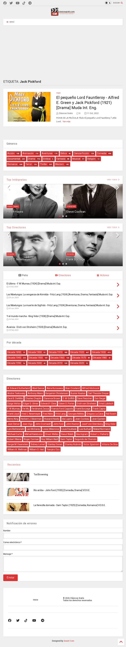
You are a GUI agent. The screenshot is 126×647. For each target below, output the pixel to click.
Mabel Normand (101, 429)
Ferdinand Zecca (40, 408)
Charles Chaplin (33, 398)
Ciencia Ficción (81, 153)
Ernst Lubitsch (106, 403)
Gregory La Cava (94, 413)
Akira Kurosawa (55, 388)
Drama (31, 158)
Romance (12, 164)
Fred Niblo (48, 413)
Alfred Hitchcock (90, 388)
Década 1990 (14, 363)
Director (10, 254)
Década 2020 (77, 363)
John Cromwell (43, 424)
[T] (30, 3)
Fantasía (60, 158)
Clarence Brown (52, 398)
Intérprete (71, 206)
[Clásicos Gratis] (63, 14)
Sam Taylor (66, 439)
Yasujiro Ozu (53, 449)
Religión (91, 158)
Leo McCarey (33, 429)
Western (59, 164)
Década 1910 (55, 352)
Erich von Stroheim (86, 403)
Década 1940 (14, 357)
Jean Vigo (27, 424)
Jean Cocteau (82, 419)
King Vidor (110, 424)
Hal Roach (111, 413)
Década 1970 (79, 357)
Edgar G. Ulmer (30, 403)
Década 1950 (36, 357)
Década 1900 (35, 352)
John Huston (72, 424)
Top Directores (16, 227)
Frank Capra (99, 408)
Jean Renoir (13, 424)
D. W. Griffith (69, 398)
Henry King (12, 419)
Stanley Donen (55, 444)
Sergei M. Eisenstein (17, 444)
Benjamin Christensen (56, 393)
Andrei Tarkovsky (16, 393)
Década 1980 (100, 357)
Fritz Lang (60, 413)
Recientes (14, 464)
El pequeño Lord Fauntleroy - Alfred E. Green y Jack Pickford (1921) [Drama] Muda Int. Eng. (87, 102)
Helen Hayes (12, 206)
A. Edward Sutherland (18, 388)
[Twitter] (11, 3)
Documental (13, 158)
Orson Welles (52, 434)
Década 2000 (35, 363)
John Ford (58, 424)
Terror (28, 164)
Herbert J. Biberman (31, 419)
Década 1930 (99, 352)
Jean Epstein (98, 419)
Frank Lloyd (13, 413)
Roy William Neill (49, 439)
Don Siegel (99, 398)
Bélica (64, 153)
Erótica (46, 158)
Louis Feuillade (69, 429)
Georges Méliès (76, 413)
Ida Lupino (67, 419)
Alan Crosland (72, 388)
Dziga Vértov (14, 403)
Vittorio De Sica (110, 444)
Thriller (43, 164)
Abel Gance (38, 388)
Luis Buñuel (85, 429)
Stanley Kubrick (73, 444)
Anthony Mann (35, 393)
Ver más (66, 121)
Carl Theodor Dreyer (98, 393)
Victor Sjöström (91, 444)
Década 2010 (55, 363)
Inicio (35, 600)
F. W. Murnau (13, 408)
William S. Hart (36, 449)
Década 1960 (57, 357)
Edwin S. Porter (66, 403)
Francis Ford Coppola (62, 408)
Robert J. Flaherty (99, 434)
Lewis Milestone (50, 429)
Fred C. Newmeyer (19, 259)
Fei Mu (25, 408)
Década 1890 (14, 352)
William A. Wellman (17, 449)
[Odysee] (18, 3)
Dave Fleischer (84, 398)
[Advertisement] (63, 50)
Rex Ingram (82, 434)
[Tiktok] (23, 3)
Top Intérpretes (17, 179)
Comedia (101, 153)
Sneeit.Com (69, 641)
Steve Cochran (75, 211)
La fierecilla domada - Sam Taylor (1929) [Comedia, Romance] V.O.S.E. (69, 505)
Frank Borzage (75, 259)
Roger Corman (31, 439)
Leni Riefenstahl (15, 429)
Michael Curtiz (14, 434)
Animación (28, 153)
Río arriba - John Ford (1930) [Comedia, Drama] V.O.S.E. (62, 490)
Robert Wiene (14, 439)
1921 (58, 93)
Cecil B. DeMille (15, 398)
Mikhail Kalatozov (34, 434)
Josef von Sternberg (92, 424)
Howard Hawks (52, 419)
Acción (10, 153)
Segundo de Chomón (85, 439)
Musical (76, 158)
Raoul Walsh (67, 434)
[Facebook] (5, 3)
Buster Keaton (78, 393)
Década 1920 (77, 352)
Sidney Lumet (38, 444)
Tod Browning (41, 474)
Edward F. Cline (48, 403)
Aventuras (47, 153)
